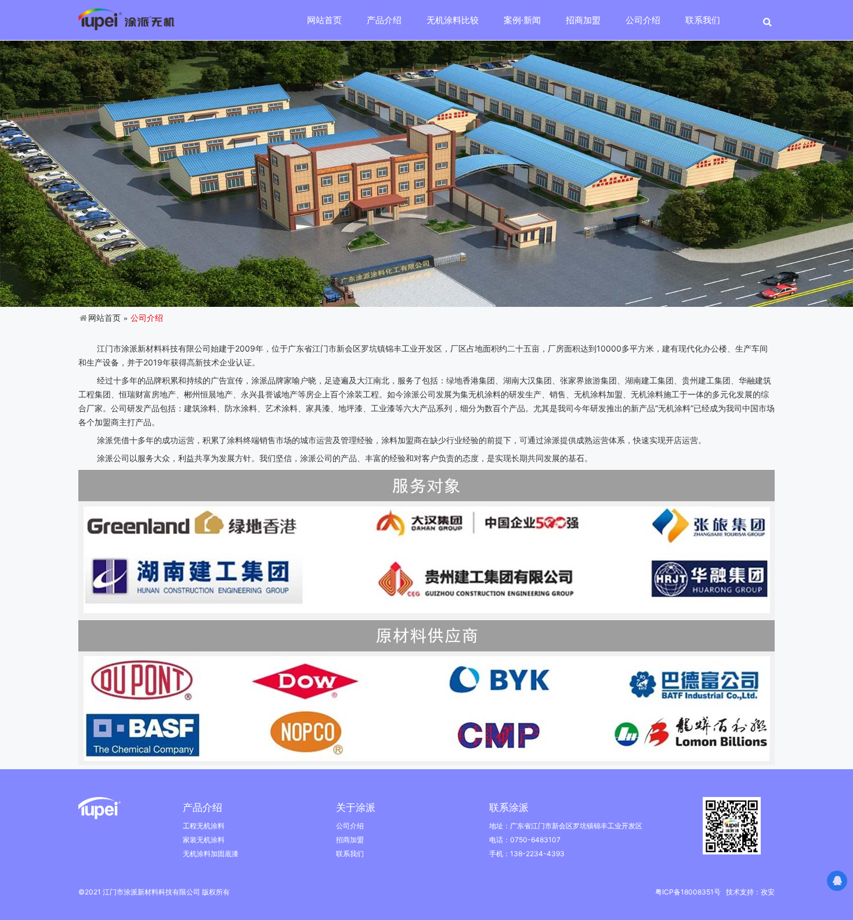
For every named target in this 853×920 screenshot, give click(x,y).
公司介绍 (643, 20)
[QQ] (837, 881)
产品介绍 (384, 20)
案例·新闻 (522, 20)
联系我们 (702, 20)
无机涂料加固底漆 (210, 853)
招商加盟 (583, 20)
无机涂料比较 (452, 20)
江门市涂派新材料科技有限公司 (153, 348)
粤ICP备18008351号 (688, 892)
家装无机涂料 (204, 839)
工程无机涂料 (204, 825)
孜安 (768, 892)
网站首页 (324, 20)
